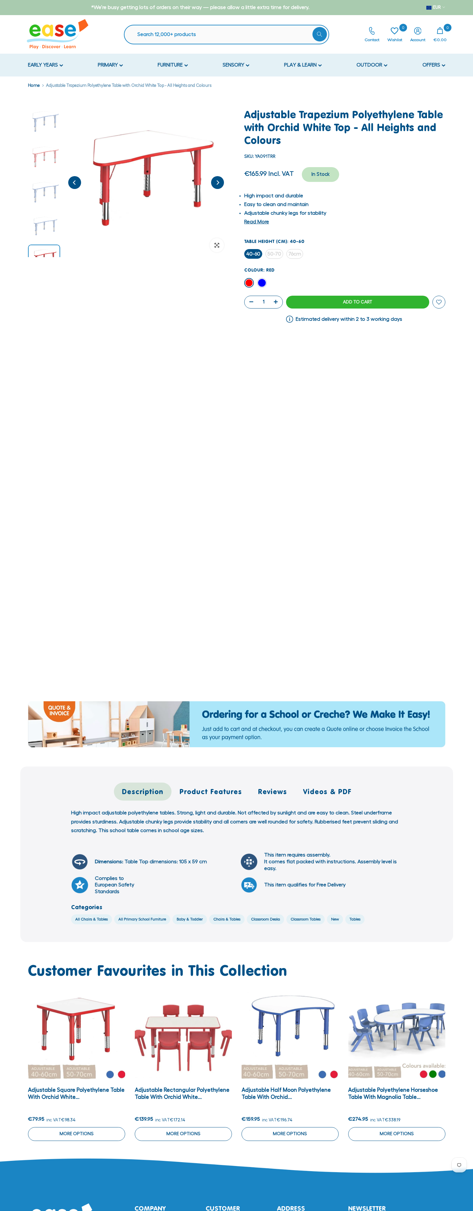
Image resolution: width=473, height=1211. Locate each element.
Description (142, 791)
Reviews (272, 791)
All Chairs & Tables (91, 919)
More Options (76, 1133)
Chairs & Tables (226, 919)
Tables (354, 919)
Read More (256, 221)
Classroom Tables (305, 919)
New (335, 919)
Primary (108, 64)
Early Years (43, 64)
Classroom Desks (265, 919)
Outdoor (370, 64)
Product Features (211, 791)
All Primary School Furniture (142, 919)
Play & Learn (301, 64)
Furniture (171, 64)
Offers (431, 64)
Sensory (234, 64)
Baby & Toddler (190, 919)
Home (34, 85)
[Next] (217, 182)
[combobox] (230, 34)
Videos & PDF (327, 791)
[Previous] (74, 182)
